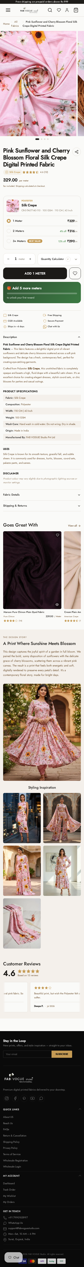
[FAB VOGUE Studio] (29, 10)
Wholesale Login (12, 1166)
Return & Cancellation (14, 1135)
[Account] (67, 10)
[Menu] (8, 10)
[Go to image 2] (41, 139)
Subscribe (62, 1054)
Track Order (9, 1189)
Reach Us (8, 1123)
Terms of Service (12, 1154)
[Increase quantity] (30, 259)
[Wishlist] (59, 10)
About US (8, 1117)
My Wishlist (9, 1196)
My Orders (9, 1202)
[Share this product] (76, 152)
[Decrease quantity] (8, 259)
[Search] (50, 10)
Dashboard (9, 1183)
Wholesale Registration (15, 1160)
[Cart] (76, 10)
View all (72, 525)
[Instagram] (6, 1098)
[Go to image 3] (44, 139)
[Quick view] (57, 604)
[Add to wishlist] (75, 273)
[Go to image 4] (48, 139)
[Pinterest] (24, 1098)
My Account (11, 1176)
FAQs (6, 1129)
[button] (68, 259)
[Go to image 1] (37, 139)
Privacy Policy (10, 1148)
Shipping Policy (11, 1142)
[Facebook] (15, 1098)
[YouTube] (32, 1098)
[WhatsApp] (41, 1098)
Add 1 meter (35, 273)
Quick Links (11, 1109)
